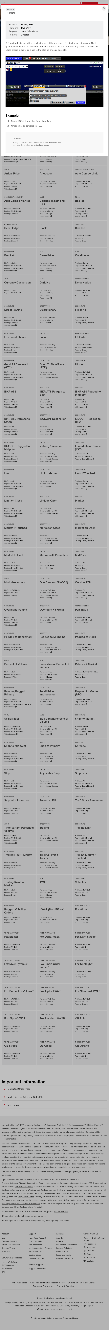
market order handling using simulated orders (31, 145)
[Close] (104, 8)
